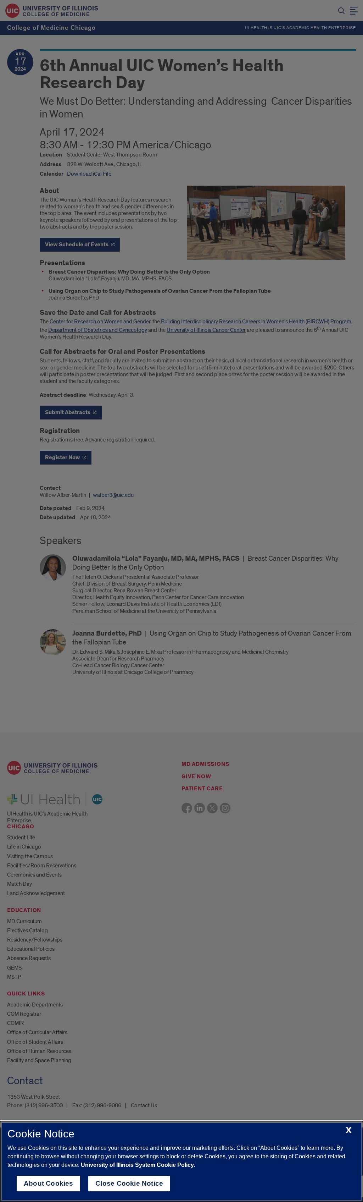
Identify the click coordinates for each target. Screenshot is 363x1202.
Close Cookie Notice (129, 1183)
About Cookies (48, 1183)
